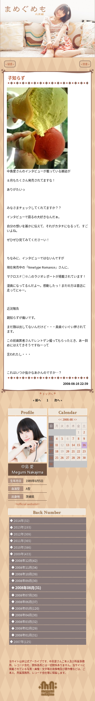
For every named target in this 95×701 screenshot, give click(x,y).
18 (56, 451)
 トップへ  (47, 393)
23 (84, 451)
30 (84, 458)
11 (56, 445)
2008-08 (68, 419)
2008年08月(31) (28, 587)
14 (73, 445)
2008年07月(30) (26, 595)
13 (67, 445)
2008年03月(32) (26, 621)
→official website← (27, 504)
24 (51, 458)
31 (51, 464)
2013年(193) (22, 527)
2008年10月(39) (26, 574)
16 (84, 445)
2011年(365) (22, 540)
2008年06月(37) (26, 602)
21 (73, 451)
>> (75, 419)
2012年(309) (22, 534)
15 (78, 445)
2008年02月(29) (26, 628)
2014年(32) (21, 520)
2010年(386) (22, 547)
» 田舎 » (85, 64)
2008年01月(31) (26, 635)
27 (67, 458)
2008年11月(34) (26, 567)
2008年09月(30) (26, 580)
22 (78, 451)
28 (73, 458)
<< (60, 419)
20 (67, 451)
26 (62, 458)
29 (78, 458)
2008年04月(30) (26, 615)
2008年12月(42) (26, 560)
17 (51, 451)
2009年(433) (22, 554)
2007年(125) (22, 641)
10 (51, 445)
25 (56, 458)
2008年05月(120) (27, 608)
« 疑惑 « (10, 64)
